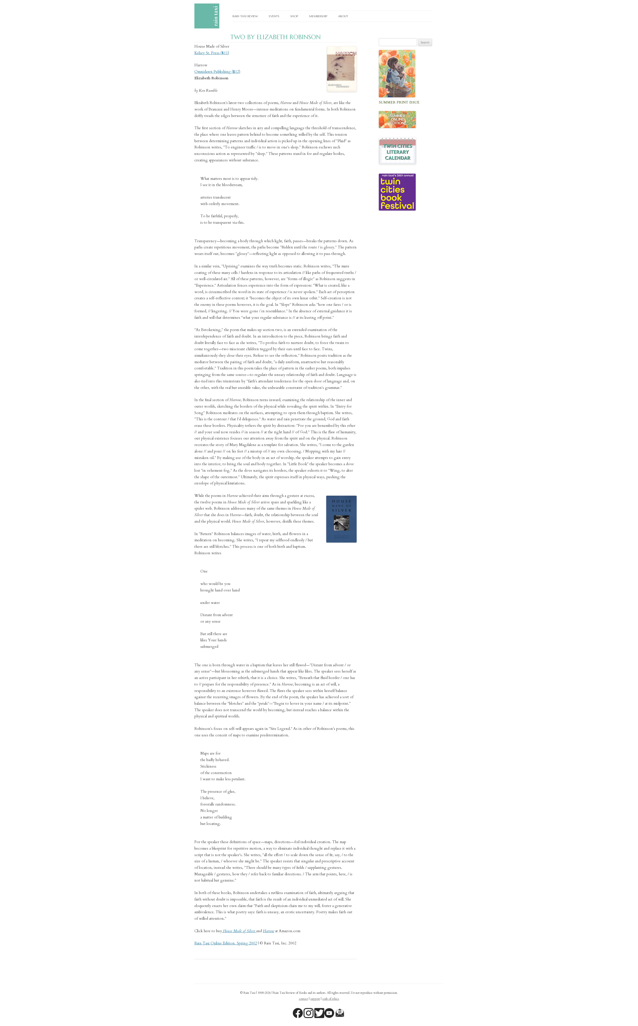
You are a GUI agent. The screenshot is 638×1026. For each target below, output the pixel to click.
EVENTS (274, 16)
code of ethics (330, 999)
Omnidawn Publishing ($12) (217, 71)
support (315, 999)
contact (303, 999)
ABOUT (343, 16)
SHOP (294, 16)
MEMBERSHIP (318, 16)
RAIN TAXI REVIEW (245, 16)
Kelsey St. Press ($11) (211, 52)
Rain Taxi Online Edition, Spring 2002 (225, 943)
